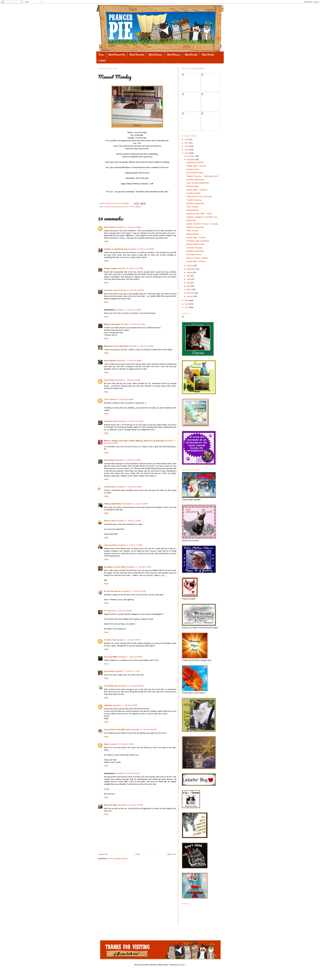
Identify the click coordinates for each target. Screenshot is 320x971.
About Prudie (208, 54)
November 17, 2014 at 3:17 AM (133, 324)
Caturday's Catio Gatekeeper (197, 241)
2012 (187, 304)
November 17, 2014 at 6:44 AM (129, 361)
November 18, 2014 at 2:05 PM (127, 773)
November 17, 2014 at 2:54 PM (130, 545)
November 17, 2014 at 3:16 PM (133, 591)
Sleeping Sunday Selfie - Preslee (199, 214)
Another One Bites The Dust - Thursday (202, 224)
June (189, 279)
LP (105, 611)
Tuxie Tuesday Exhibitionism (197, 183)
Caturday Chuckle (193, 193)
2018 (187, 139)
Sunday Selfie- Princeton (196, 261)
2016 (187, 146)
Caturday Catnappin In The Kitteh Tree (201, 217)
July (188, 276)
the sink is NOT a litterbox (132, 207)
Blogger (182, 965)
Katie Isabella (110, 361)
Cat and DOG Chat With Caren (117, 730)
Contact (102, 60)
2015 (187, 150)
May (188, 283)
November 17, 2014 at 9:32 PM (121, 744)
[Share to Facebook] (142, 203)
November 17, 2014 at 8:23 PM (131, 686)
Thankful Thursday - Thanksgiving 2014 (202, 176)
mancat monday (110, 207)
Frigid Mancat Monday (195, 162)
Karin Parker (109, 227)
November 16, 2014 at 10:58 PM (141, 249)
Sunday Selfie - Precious (196, 237)
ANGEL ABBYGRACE (113, 504)
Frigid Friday (191, 220)
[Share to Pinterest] (144, 203)
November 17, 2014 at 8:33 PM (144, 730)
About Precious (155, 54)
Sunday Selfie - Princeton (196, 166)
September (191, 269)
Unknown (108, 705)
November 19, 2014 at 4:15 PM (130, 805)
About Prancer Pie (116, 54)
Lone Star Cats (111, 290)
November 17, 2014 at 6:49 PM (130, 657)
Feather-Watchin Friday (195, 244)
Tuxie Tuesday (192, 207)
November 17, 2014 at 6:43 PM (119, 611)
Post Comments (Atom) (118, 859)
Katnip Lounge (110, 268)
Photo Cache (110, 521)
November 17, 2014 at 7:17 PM (127, 671)
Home (101, 54)
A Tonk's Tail (109, 640)
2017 (187, 143)
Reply (106, 241)
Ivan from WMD (110, 657)
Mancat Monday (192, 186)
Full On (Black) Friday (194, 173)
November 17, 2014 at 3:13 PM (139, 567)
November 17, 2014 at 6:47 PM (128, 640)
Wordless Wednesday (195, 180)
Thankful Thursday (193, 200)
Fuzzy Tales (109, 380)
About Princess (173, 54)
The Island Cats (111, 686)
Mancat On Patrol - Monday (197, 258)
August (190, 272)
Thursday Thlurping (194, 248)
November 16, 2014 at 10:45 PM (128, 227)
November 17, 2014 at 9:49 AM (121, 399)
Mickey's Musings (112, 324)
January (190, 296)
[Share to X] (139, 203)
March (189, 289)
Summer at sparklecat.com (116, 249)
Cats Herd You (110, 545)
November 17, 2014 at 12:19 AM (127, 310)
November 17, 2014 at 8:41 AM (127, 380)
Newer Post (103, 854)
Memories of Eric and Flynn (116, 346)
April (189, 286)
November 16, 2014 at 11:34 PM (130, 268)
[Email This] (135, 203)
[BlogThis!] (137, 203)
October (190, 266)
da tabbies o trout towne (115, 567)
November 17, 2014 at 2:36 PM (128, 521)
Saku (106, 744)
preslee (119, 207)
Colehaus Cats (110, 421)
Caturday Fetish (192, 169)
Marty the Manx (111, 805)
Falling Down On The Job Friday (199, 197)
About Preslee (191, 54)
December (191, 156)
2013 (187, 301)
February (190, 293)
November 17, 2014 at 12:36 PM (128, 460)
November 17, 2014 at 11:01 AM (130, 421)
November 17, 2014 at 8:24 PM (125, 705)
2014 (187, 153)
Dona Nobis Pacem (194, 254)
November (191, 160)
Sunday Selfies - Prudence (196, 190)
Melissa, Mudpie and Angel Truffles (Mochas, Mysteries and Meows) (134, 441)
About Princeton (136, 54)
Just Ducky (109, 671)
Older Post (171, 854)
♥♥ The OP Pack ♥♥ (112, 591)
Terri (106, 399)
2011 (187, 307)
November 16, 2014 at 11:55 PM (131, 290)
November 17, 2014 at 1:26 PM (135, 504)
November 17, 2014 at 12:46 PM (129, 487)
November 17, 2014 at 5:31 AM (141, 346)
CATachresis (109, 487)
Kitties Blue (109, 460)
